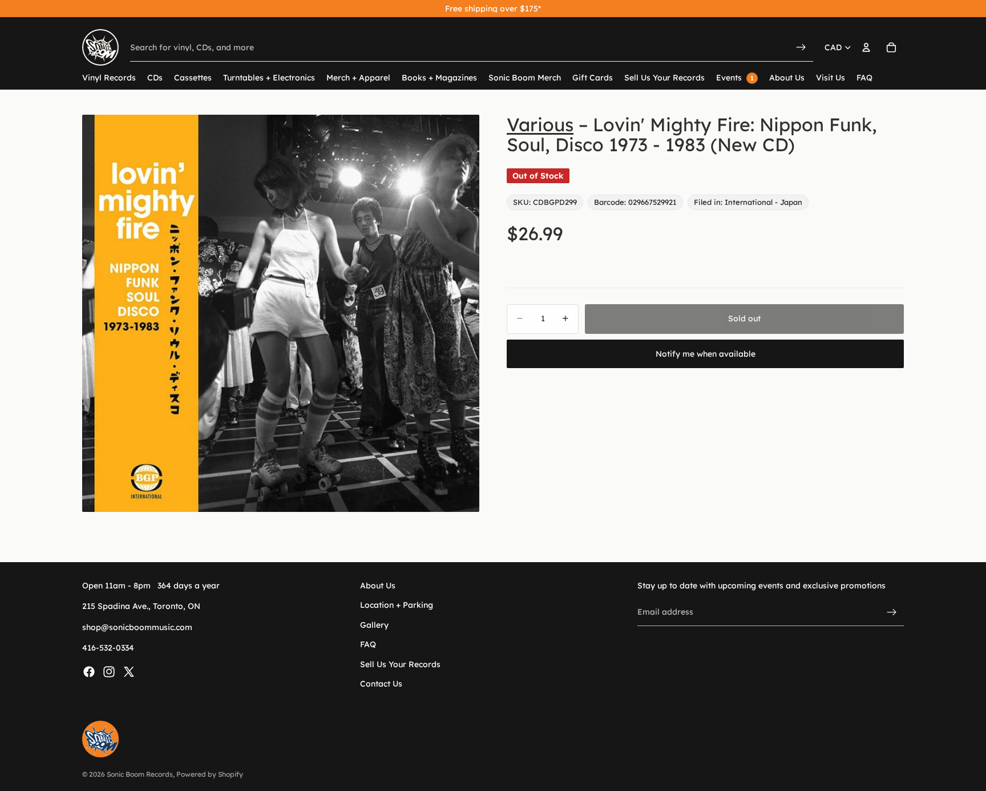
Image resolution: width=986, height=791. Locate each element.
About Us (377, 585)
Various (540, 124)
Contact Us (381, 684)
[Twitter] (129, 671)
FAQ (368, 644)
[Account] (866, 47)
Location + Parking (396, 605)
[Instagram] (109, 671)
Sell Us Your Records (400, 664)
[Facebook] (89, 671)
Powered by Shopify (209, 774)
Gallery (374, 624)
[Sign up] (892, 612)
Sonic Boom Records (140, 774)
